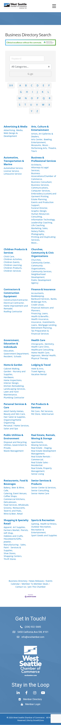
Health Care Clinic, (40, 346)
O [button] (32, 98)
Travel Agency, (38, 371)
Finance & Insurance (43, 289)
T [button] (25, 104)
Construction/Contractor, (16, 299)
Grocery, (8, 507)
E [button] (43, 85)
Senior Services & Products (41, 482)
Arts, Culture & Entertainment (40, 128)
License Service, (11, 171)
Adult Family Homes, (14, 411)
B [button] (26, 85)
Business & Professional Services (43, 159)
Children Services (12, 270)
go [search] (31, 73)
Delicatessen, (10, 502)
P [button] (37, 98)
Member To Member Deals (35, 583)
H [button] (27, 92)
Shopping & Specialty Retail (16, 522)
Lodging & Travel (41, 364)
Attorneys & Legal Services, (40, 169)
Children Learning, (13, 265)
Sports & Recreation (43, 520)
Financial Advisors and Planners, (42, 309)
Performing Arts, (39, 148)
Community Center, (40, 262)
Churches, (36, 259)
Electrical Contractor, (14, 302)
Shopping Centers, (13, 556)
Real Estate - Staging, (41, 447)
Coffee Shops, (10, 496)
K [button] (42, 92)
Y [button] (31, 111)
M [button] (20, 98)
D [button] (37, 85)
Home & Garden (13, 364)
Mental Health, (49, 355)
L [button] (48, 92)
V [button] (37, 104)
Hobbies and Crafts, (13, 536)
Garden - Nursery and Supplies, (14, 373)
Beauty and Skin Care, (14, 414)
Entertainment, (38, 142)
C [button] (31, 85)
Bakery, (7, 487)
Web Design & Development (11, 134)
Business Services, (40, 185)
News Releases (36, 581)
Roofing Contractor (13, 311)
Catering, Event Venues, (15, 493)
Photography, (37, 234)
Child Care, (9, 256)
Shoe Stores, (10, 553)
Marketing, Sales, (39, 228)
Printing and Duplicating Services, (43, 238)
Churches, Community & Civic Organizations (42, 253)
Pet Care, (35, 411)
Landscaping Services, (14, 388)
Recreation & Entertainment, (38, 531)
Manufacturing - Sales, (15, 544)
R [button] (49, 98)
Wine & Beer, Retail (13, 513)
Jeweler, (7, 541)
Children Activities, (13, 259)
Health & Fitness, (48, 523)
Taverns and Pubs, (13, 510)
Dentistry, (49, 344)
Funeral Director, (39, 208)
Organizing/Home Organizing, (12, 421)
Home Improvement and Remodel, (16, 307)
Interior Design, (11, 383)
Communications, (39, 187)
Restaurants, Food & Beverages (16, 482)
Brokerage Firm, (39, 301)
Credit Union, (37, 304)
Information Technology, (43, 219)
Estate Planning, (39, 199)
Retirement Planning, (41, 327)
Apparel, (8, 527)
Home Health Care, (40, 352)
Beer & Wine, (18, 487)
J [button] (37, 92)
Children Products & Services (15, 251)
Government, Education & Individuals (11, 344)
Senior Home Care (40, 493)
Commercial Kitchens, (14, 499)
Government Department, (16, 353)
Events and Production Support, (42, 204)
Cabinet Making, (12, 368)
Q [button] (44, 98)
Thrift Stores (10, 559)
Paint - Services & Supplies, (12, 549)
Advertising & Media (15, 126)
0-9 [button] (11, 85)
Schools (17, 356)
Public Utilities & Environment (13, 436)
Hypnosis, (36, 355)
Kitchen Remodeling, (14, 386)
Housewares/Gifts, (13, 538)
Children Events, (12, 262)
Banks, (54, 298)
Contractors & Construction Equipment (12, 293)
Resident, (8, 356)
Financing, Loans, (39, 313)
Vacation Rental (39, 374)
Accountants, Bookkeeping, (37, 294)
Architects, (36, 164)
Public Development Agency (41, 281)
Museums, (36, 145)
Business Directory (18, 581)
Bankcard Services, (40, 298)
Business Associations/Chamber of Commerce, (43, 176)
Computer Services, (40, 190)
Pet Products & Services (40, 405)
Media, (19, 130)
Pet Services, (47, 411)
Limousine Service (13, 173)
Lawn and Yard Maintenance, (11, 393)
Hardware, (9, 377)
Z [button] (37, 111)
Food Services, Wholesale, (16, 504)
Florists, (24, 530)
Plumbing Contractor (14, 397)
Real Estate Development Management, (43, 452)
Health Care (38, 340)
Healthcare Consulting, (42, 349)
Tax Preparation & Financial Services (40, 332)
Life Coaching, (38, 225)
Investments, (48, 322)
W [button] (43, 104)
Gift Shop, (8, 533)
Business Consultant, (41, 182)
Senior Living (37, 473)
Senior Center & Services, (43, 487)
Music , (45, 145)
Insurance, (36, 322)
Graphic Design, (39, 211)
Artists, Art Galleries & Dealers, (42, 135)
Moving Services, (39, 445)
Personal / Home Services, (16, 425)
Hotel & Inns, (37, 368)
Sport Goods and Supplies (44, 535)
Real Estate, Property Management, (41, 469)
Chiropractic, (37, 344)
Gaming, (35, 523)
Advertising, (9, 130)
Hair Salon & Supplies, (15, 417)
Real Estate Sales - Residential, (40, 464)
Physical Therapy (39, 358)
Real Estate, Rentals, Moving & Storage (43, 436)
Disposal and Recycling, (15, 442)
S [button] (19, 104)
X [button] (49, 104)
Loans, (34, 325)
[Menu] (54, 6)
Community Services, (41, 271)
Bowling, (48, 139)
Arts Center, (37, 139)
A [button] (20, 85)
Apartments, (37, 442)
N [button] (26, 98)
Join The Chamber (37, 586)
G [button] (21, 92)
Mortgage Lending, (47, 325)
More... (34, 242)
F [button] (49, 85)
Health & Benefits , (40, 316)
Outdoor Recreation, (41, 526)
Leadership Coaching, (42, 222)
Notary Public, (38, 231)
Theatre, (52, 148)
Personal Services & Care (15, 405)
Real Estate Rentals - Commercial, (41, 458)
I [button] (32, 92)
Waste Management (14, 450)
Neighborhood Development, (38, 276)
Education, (9, 350)
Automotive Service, (13, 168)
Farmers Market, (12, 530)
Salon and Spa (11, 428)
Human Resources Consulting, (40, 215)
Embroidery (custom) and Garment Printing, (43, 195)
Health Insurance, (40, 319)
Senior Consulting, (40, 490)
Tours (34, 151)
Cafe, (6, 490)
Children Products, (13, 267)
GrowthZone (38, 720)
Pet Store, (36, 414)
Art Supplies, (19, 527)
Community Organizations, (38, 267)
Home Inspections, (13, 380)
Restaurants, (19, 507)
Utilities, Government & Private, (15, 446)
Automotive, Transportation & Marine (14, 161)
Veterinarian (47, 414)
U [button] (31, 104)
